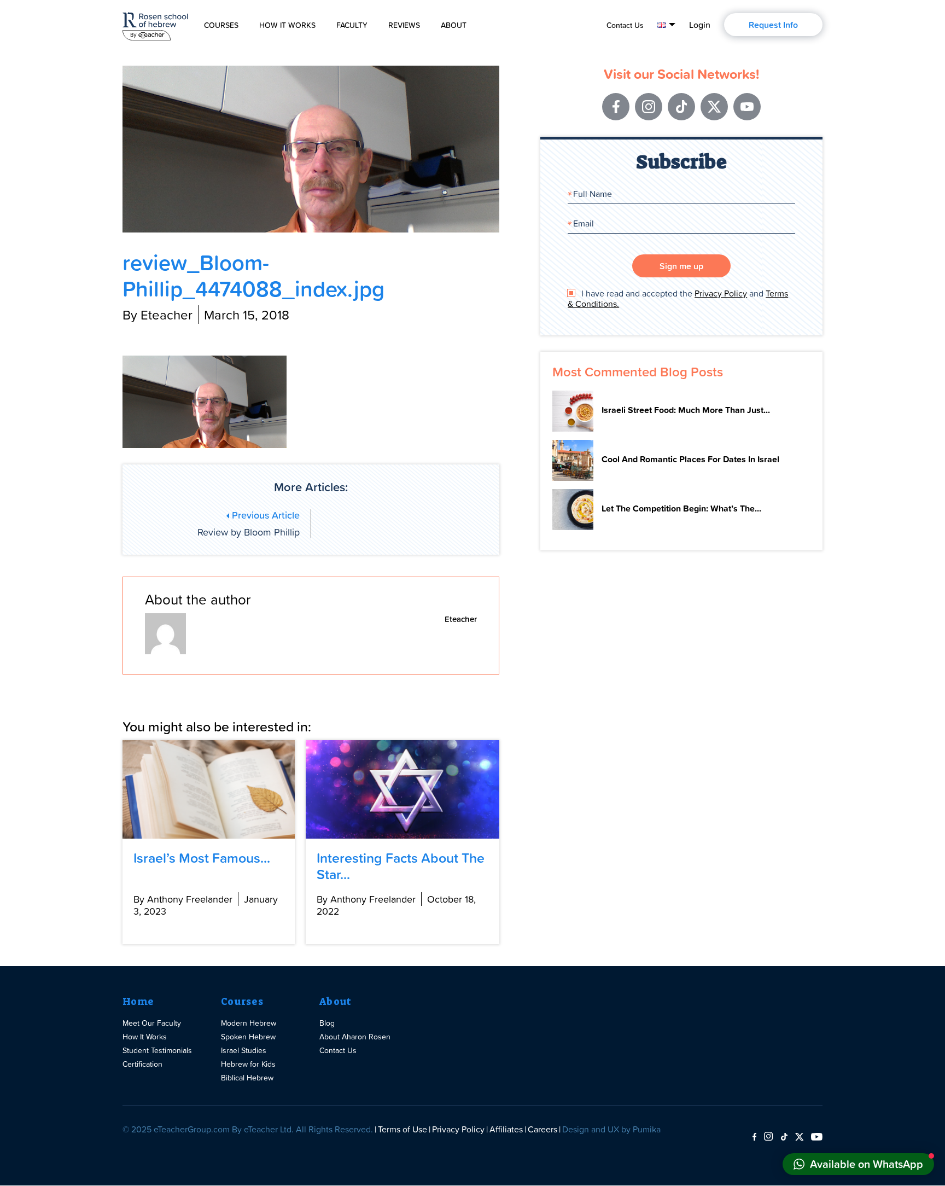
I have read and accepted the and (678, 298)
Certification (142, 1064)
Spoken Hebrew (248, 1036)
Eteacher (461, 619)
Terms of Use (402, 1129)
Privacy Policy (721, 293)
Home (138, 1001)
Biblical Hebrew (247, 1077)
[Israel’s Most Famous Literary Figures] (208, 789)
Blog (327, 1023)
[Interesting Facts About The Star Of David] (402, 789)
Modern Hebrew (248, 1023)
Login (699, 25)
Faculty (352, 25)
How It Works (287, 25)
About (453, 25)
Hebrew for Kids (248, 1064)
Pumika (647, 1129)
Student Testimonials (157, 1050)
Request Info (773, 25)
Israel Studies (243, 1050)
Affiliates (506, 1129)
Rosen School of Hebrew (155, 24)
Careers (542, 1129)
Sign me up (681, 266)
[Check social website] (754, 1137)
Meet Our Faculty (151, 1023)
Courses (221, 25)
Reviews (404, 25)
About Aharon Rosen (354, 1036)
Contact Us (625, 25)
